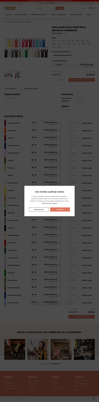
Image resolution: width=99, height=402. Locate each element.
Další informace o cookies (49, 203)
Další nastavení (39, 209)
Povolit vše (60, 209)
